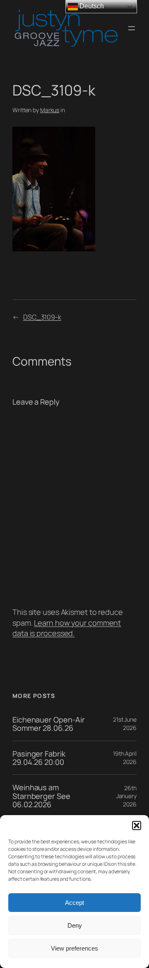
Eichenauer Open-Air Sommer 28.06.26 (48, 723)
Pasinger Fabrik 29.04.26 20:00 (38, 758)
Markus (49, 110)
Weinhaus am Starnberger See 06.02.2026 (41, 795)
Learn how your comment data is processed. (66, 628)
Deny (74, 925)
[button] (136, 825)
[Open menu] (132, 28)
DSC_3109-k (42, 317)
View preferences (74, 948)
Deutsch (90, 6)
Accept (74, 902)
